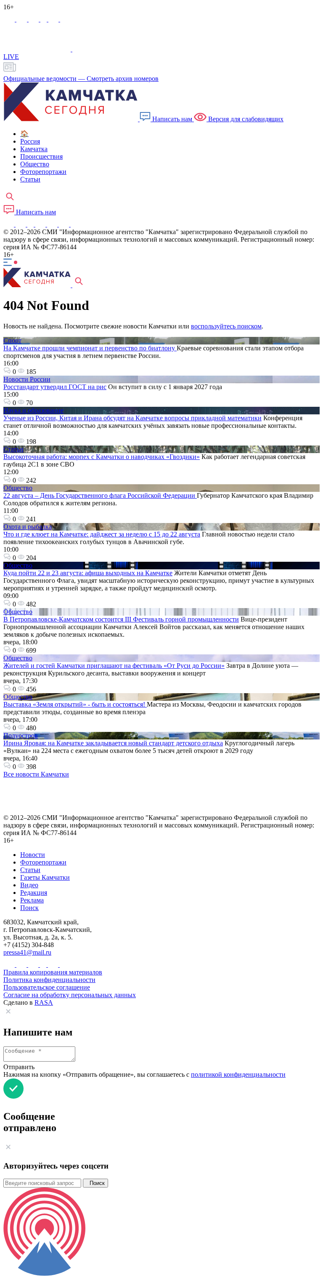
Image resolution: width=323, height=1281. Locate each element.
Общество (17, 487)
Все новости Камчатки (36, 774)
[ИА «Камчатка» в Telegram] (22, 19)
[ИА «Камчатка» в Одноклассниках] (44, 19)
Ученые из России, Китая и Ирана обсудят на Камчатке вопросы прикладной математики (132, 418)
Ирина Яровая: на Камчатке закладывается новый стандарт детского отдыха (113, 743)
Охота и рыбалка (27, 526)
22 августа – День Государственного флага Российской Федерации (100, 495)
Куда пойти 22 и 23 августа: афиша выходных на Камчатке (87, 572)
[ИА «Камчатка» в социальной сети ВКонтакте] (34, 19)
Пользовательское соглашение (46, 987)
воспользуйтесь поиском (226, 326)
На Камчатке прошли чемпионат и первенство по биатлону (90, 348)
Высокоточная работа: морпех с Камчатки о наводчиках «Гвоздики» (101, 456)
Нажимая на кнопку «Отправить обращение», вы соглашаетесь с (144, 1074)
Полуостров (20, 735)
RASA (43, 1002)
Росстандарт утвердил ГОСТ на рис (54, 386)
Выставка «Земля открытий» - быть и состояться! (75, 704)
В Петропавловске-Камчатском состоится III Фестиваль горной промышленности (121, 619)
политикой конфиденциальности (238, 1074)
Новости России (26, 379)
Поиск (95, 1183)
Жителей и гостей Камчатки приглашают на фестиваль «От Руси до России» (114, 665)
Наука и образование (33, 410)
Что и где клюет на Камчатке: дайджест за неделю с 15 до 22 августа (101, 534)
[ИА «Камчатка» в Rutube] (54, 19)
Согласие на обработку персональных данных (69, 994)
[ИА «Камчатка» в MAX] (9, 19)
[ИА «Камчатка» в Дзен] (65, 19)
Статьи (13, 449)
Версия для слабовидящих (245, 119)
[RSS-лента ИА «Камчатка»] (75, 224)
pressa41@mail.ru (27, 952)
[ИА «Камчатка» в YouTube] (41, 224)
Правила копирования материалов (52, 972)
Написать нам (172, 119)
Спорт (12, 340)
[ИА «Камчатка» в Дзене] (65, 224)
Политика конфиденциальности (49, 979)
